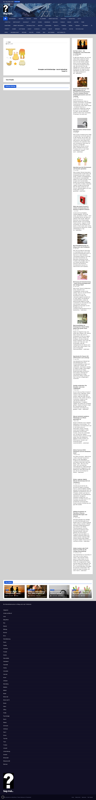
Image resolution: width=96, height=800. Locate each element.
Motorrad (51, 32)
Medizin (40, 25)
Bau (44, 32)
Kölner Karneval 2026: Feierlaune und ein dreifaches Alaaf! (82, 451)
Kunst (29, 29)
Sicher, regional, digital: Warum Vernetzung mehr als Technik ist (81, 481)
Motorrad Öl (61, 32)
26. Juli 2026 (10, 595)
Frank (9, 42)
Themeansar (28, 797)
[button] (91, 25)
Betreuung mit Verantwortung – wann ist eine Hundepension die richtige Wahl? (82, 283)
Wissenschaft (15, 32)
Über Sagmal (90, 797)
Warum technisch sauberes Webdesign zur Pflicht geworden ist (81, 418)
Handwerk (48, 25)
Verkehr (57, 29)
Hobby (14, 29)
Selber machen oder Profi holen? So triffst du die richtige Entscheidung (80, 550)
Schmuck (37, 29)
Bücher (24, 32)
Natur (71, 29)
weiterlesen (79, 73)
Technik (28, 18)
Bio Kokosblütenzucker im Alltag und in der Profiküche (17, 604)
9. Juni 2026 (55, 595)
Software (22, 29)
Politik (31, 32)
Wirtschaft (16, 22)
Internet (85, 25)
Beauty (56, 25)
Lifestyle (7, 22)
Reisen (69, 22)
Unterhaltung (30, 25)
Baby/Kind (8, 25)
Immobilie (47, 22)
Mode (35, 18)
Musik (44, 29)
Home (73, 797)
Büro (6, 32)
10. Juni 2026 (32, 595)
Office (64, 29)
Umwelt (7, 29)
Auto (79, 18)
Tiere (82, 22)
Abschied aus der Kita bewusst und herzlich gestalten (81, 593)
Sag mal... (8, 13)
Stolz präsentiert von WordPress (10, 797)
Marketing (72, 18)
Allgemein (43, 18)
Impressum (84, 797)
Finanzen (63, 18)
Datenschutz (77, 797)
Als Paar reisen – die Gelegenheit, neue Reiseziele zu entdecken (81, 52)
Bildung (55, 22)
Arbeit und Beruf (18, 25)
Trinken (63, 25)
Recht (50, 29)
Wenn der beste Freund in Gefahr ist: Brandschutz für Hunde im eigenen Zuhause (81, 208)
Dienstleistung (53, 18)
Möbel (71, 25)
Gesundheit (12, 18)
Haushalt (26, 22)
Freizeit (77, 25)
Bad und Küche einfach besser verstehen (56, 593)
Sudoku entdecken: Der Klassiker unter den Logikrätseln (80, 387)
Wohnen (21, 18)
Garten (76, 22)
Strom (38, 32)
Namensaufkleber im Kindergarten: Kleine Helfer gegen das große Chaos (81, 327)
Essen (40, 22)
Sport (33, 22)
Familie (63, 22)
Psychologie (79, 29)
